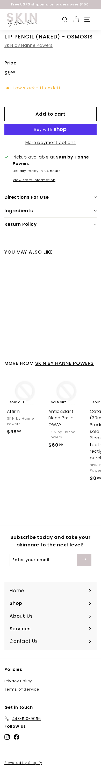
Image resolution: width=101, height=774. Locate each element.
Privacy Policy (18, 681)
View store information (34, 180)
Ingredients (18, 211)
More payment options (50, 142)
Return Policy (20, 224)
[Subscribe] (84, 560)
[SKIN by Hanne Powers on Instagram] (7, 737)
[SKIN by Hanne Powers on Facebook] (16, 737)
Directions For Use (26, 197)
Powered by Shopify (23, 762)
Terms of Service (21, 689)
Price (10, 63)
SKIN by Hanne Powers (28, 45)
